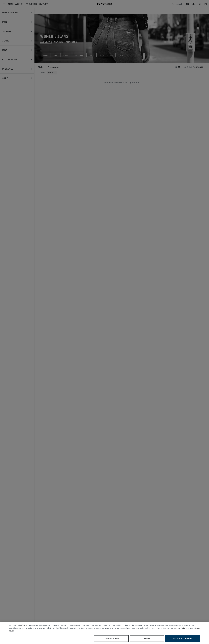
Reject (147, 638)
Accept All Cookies (182, 638)
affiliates (23, 625)
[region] (104, 633)
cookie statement (181, 628)
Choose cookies (111, 638)
